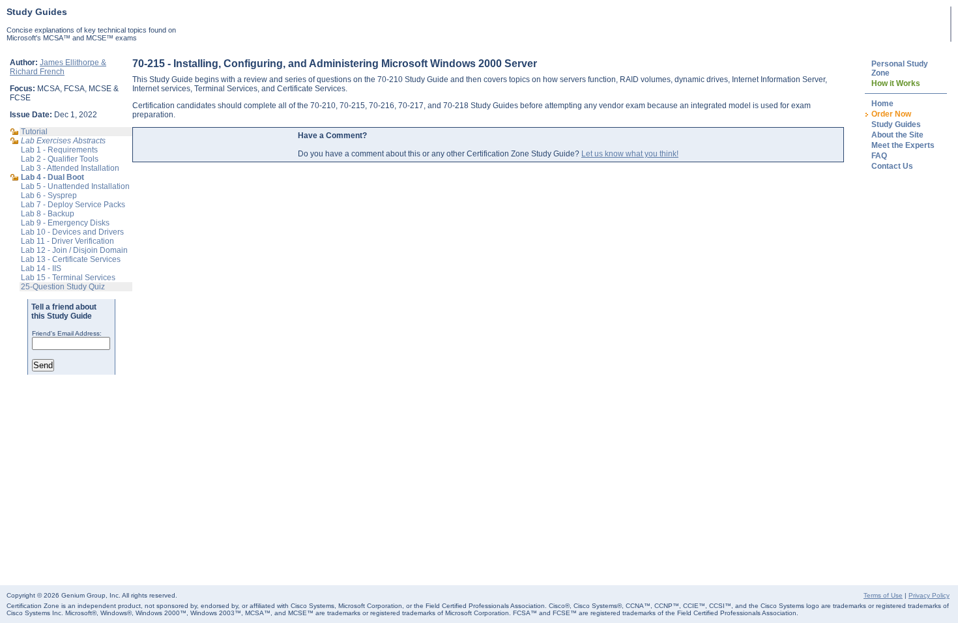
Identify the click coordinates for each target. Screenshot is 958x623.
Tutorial (34, 131)
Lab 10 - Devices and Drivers (72, 232)
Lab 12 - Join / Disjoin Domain (74, 250)
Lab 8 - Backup (47, 213)
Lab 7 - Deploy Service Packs (73, 204)
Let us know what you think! (629, 153)
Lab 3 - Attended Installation (70, 168)
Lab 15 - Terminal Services (68, 277)
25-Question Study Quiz (63, 286)
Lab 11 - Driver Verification (67, 241)
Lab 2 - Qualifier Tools (59, 159)
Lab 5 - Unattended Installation (75, 186)
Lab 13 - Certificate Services (71, 259)
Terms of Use (883, 595)
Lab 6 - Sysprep (49, 195)
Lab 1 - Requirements (59, 149)
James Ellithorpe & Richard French (58, 67)
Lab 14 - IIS (41, 268)
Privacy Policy (929, 595)
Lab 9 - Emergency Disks (65, 222)
